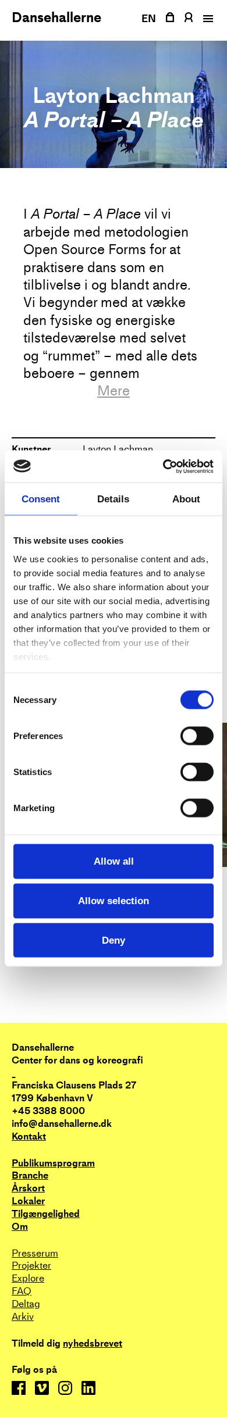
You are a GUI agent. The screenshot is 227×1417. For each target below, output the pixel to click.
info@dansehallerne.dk (62, 1123)
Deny (113, 939)
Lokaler (28, 1201)
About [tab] (186, 498)
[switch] (197, 736)
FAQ (21, 1291)
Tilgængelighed (46, 1214)
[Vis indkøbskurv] (170, 17)
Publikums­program (53, 1163)
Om (20, 1226)
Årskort (28, 1188)
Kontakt (29, 1136)
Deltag (26, 1304)
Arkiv (23, 1316)
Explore (28, 1278)
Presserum (35, 1253)
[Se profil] (188, 17)
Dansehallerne (56, 17)
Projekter (31, 1265)
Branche (30, 1175)
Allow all (114, 861)
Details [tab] (113, 498)
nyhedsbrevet (92, 1343)
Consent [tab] (41, 498)
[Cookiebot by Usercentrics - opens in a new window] (163, 466)
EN (149, 18)
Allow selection (113, 900)
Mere (113, 390)
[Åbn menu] (206, 18)
